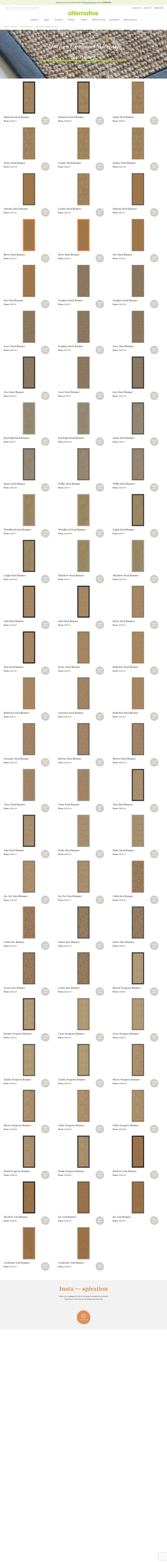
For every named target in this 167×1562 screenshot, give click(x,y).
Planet (84, 19)
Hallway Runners (26, 26)
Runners (59, 19)
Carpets (34, 19)
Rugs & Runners (90, 2)
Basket (157, 8)
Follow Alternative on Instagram (84, 1314)
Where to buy (98, 19)
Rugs (46, 19)
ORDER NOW (45, 121)
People (71, 19)
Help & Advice (130, 19)
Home (6, 26)
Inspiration (114, 19)
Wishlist (146, 8)
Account (135, 8)
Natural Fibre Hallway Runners (46, 26)
